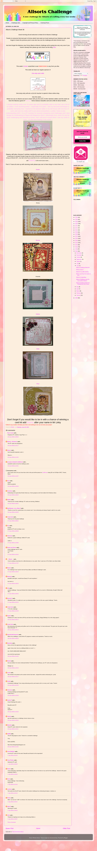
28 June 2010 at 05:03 (13, 638)
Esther (9, 768)
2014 (76, 242)
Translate (85, 75)
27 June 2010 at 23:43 (13, 611)
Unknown (9, 535)
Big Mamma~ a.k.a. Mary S (14, 508)
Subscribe (82, 141)
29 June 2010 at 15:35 (13, 695)
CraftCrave (45, 472)
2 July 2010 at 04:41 (12, 801)
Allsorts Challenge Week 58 (82, 267)
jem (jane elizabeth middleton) (15, 462)
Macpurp (9, 576)
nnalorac (9, 789)
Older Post (66, 828)
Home (7, 22)
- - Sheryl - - (10, 559)
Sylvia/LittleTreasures (12, 634)
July (77, 263)
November (79, 255)
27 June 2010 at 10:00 (13, 542)
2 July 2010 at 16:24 (12, 810)
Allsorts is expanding (81, 277)
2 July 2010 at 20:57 (12, 819)
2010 (76, 251)
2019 (76, 232)
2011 (76, 249)
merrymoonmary (53, 837)
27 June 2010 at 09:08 (13, 531)
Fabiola (9, 716)
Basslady (9, 643)
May (77, 286)
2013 (76, 244)
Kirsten (26, 66)
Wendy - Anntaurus (12, 441)
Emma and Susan (11, 547)
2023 (76, 223)
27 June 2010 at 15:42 (13, 554)
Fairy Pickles (10, 760)
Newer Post (9, 828)
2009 (76, 297)
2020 (76, 230)
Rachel (9, 661)
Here (54, 47)
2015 (76, 240)
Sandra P (9, 700)
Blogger (66, 837)
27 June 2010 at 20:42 (13, 593)
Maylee (9, 567)
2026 (76, 217)
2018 (76, 234)
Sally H (9, 806)
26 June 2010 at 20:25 (13, 512)
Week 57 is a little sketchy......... (83, 271)
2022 (76, 225)
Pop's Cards (10, 432)
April (77, 288)
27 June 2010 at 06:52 (13, 520)
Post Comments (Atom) (17, 831)
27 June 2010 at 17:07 (13, 563)
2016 (76, 238)
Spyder (9, 615)
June (77, 265)
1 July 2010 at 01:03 (12, 755)
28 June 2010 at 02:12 (13, 629)
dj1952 (9, 733)
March (78, 291)
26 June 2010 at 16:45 (13, 486)
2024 (76, 221)
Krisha (9, 797)
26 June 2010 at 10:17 (13, 445)
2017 (76, 236)
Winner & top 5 (79, 269)
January (78, 295)
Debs (37, 349)
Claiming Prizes (45, 22)
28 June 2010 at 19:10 (13, 668)
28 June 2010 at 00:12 (13, 619)
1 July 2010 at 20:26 (12, 774)
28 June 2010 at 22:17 (13, 676)
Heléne (38, 314)
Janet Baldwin (11, 751)
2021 (76, 227)
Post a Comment (12, 822)
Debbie (9, 499)
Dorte (8, 779)
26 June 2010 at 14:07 (13, 476)
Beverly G (9, 598)
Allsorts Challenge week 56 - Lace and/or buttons (83, 280)
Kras (8, 480)
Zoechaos (9, 491)
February (78, 293)
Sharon (9, 450)
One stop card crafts (38, 73)
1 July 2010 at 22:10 (12, 793)
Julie (8, 815)
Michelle (9, 725)
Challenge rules (15, 22)
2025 (76, 219)
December (79, 253)
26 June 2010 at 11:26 (13, 457)
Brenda (38, 240)
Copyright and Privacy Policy (30, 22)
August (78, 261)
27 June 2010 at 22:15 (13, 602)
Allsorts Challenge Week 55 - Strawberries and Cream (83, 283)
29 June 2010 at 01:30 (13, 685)
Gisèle (9, 681)
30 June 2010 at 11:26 (13, 746)
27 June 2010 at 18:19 (13, 571)
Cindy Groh (10, 517)
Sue (8, 525)
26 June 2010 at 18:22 (13, 495)
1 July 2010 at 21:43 (12, 784)
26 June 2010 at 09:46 (13, 436)
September (79, 259)
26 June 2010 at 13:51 (13, 466)
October (78, 257)
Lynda (8, 672)
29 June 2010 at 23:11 (13, 729)
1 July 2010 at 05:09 (12, 764)
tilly (8, 588)
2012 (76, 246)
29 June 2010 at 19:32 (13, 720)
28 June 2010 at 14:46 (13, 656)
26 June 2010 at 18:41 (13, 503)
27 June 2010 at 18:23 (13, 583)
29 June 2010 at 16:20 (13, 711)
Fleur (38, 383)
